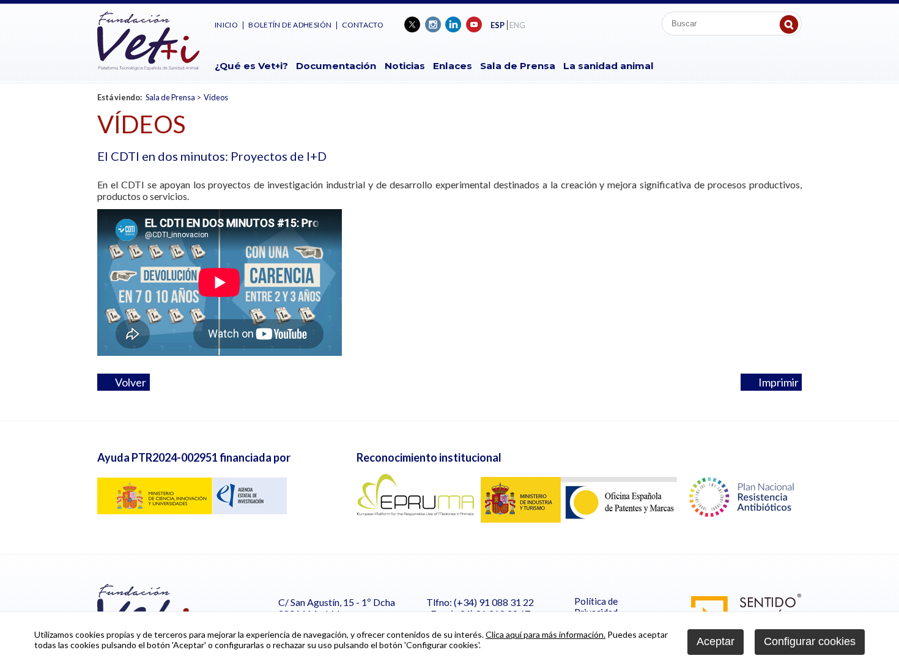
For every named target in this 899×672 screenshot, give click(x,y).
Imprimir (775, 382)
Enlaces (452, 66)
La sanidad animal (608, 66)
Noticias (405, 66)
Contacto (362, 24)
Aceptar (715, 641)
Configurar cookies (810, 641)
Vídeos (216, 97)
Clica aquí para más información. (545, 634)
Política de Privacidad (596, 607)
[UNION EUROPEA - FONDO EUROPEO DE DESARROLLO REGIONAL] (192, 510)
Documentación (336, 66)
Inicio (226, 24)
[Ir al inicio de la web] (148, 66)
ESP (497, 25)
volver (128, 382)
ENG (517, 25)
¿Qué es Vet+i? (251, 66)
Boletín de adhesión (289, 24)
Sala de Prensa (517, 66)
